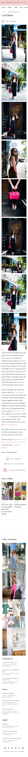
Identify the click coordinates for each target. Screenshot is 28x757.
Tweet (19, 464)
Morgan (12, 363)
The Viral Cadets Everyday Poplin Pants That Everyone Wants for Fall (7, 509)
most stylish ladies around (11, 374)
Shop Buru (19, 363)
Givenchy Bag (20, 442)
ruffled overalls (6, 416)
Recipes (4, 7)
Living (20, 7)
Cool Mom (7, 15)
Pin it (16, 464)
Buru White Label (19, 411)
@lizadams (12, 540)
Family (26, 7)
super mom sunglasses (10, 424)
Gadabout (22, 751)
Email (22, 464)
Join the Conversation (15, 470)
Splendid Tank (17, 439)
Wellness (10, 7)
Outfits (15, 7)
